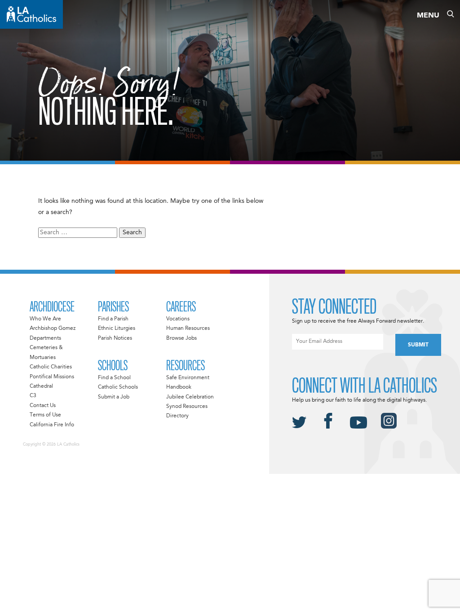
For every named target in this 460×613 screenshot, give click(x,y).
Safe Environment (187, 378)
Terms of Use (45, 415)
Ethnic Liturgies (116, 328)
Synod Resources (187, 406)
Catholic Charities (51, 367)
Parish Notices (115, 338)
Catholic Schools (118, 387)
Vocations (178, 319)
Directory (177, 416)
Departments (45, 338)
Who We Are (45, 319)
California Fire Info (52, 425)
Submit (418, 345)
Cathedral (41, 386)
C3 (33, 395)
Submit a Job (113, 397)
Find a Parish (113, 319)
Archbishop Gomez (52, 328)
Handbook (178, 387)
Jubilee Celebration (190, 397)
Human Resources (188, 328)
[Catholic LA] (31, 14)
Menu (428, 15)
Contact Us (43, 405)
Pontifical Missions (52, 377)
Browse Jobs (181, 338)
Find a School (114, 378)
